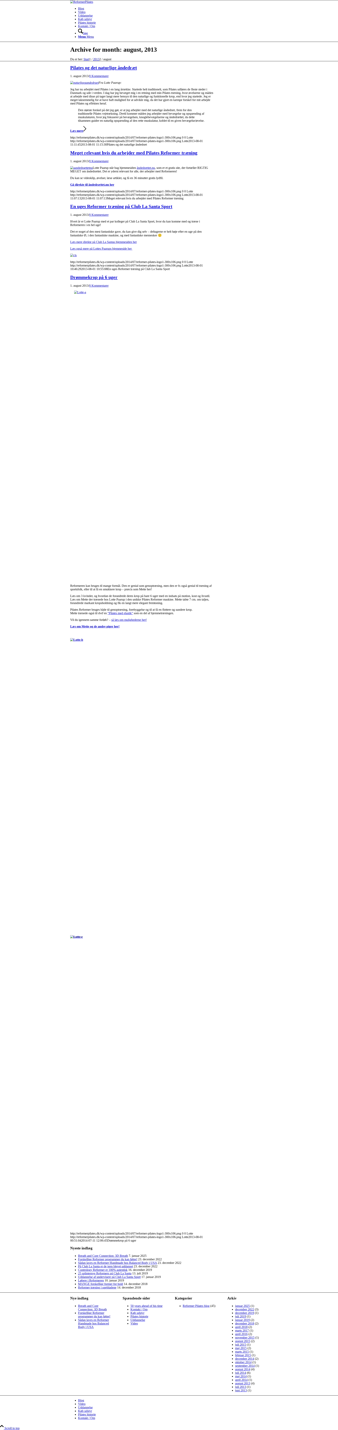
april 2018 (241, 1327)
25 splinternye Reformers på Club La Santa (104, 1273)
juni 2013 (241, 1390)
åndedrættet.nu (146, 167)
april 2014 (241, 1379)
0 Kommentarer (99, 76)
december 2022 (244, 1309)
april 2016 (241, 1334)
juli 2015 (240, 1344)
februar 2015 (243, 1355)
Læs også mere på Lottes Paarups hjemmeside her (101, 248)
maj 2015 (241, 1348)
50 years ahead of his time (146, 1306)
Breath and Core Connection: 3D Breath (103, 1255)
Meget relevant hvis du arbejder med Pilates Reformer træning (133, 152)
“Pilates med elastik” (120, 613)
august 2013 (242, 1383)
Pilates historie (139, 1316)
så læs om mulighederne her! (129, 619)
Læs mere (76, 130)
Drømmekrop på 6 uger (94, 277)
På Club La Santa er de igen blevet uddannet (105, 1266)
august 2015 (242, 1341)
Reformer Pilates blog (196, 1306)
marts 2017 (242, 1330)
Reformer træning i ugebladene (97, 1287)
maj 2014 (241, 1376)
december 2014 (244, 1358)
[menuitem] (173, 8)
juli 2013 (240, 1387)
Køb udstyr (137, 1313)
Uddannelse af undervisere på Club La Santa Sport (109, 1277)
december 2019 (244, 1313)
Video (134, 1323)
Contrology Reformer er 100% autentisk (103, 1270)
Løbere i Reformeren (91, 1280)
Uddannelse (137, 1320)
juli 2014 (240, 1372)
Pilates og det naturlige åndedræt (103, 67)
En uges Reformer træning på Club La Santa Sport (121, 206)
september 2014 (245, 1365)
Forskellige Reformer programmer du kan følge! (107, 1259)
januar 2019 (242, 1320)
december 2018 (244, 1323)
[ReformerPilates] (81, 2)
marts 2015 (242, 1351)
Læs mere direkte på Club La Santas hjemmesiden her (103, 242)
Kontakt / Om (138, 1309)
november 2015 (244, 1337)
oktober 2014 (243, 1362)
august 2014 (242, 1369)
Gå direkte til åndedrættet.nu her (92, 184)
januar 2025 (242, 1306)
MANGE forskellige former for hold (100, 1284)
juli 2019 (240, 1316)
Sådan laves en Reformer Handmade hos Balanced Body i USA (117, 1262)
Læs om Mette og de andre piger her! (95, 626)
